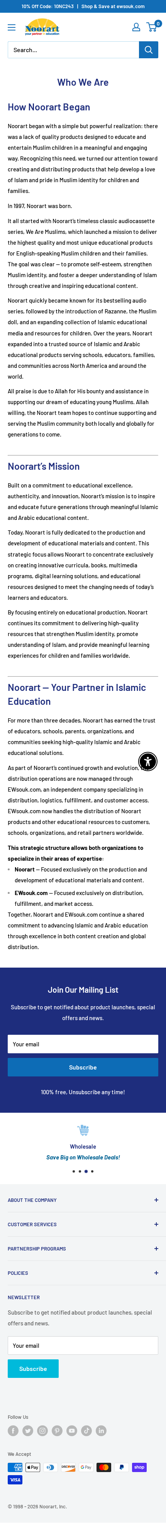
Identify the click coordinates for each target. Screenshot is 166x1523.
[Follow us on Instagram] (42, 1430)
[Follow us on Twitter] (27, 1430)
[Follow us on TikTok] (86, 1430)
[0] (152, 27)
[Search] (148, 49)
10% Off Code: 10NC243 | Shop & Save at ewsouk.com (83, 6)
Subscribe (83, 1067)
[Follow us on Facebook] (13, 1430)
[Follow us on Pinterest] (57, 1430)
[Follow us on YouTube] (71, 1430)
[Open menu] (11, 27)
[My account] (136, 27)
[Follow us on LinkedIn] (101, 1430)
